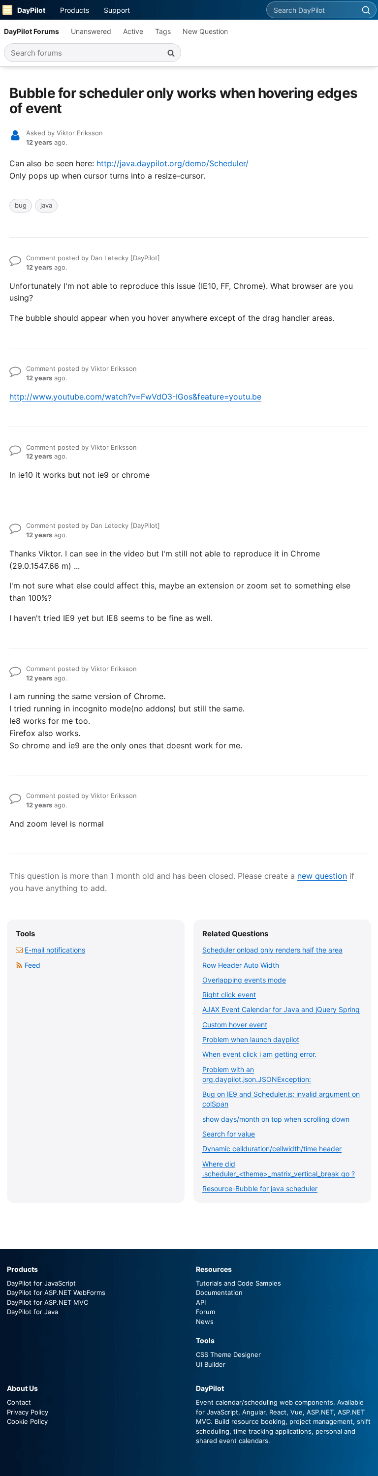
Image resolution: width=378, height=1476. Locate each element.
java (46, 205)
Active (133, 31)
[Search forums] (171, 53)
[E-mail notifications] (19, 950)
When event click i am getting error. (259, 1054)
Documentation (219, 1292)
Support (117, 10)
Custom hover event (234, 1024)
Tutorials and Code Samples (238, 1283)
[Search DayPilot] (365, 10)
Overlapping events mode (244, 980)
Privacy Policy (27, 1412)
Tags (163, 31)
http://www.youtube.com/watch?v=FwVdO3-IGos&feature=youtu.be (135, 396)
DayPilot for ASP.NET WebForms (56, 1292)
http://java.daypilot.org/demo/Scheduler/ (172, 163)
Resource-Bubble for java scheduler (259, 1188)
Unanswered (91, 31)
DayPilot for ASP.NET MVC (47, 1302)
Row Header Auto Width (240, 965)
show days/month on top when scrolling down (275, 1119)
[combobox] (311, 10)
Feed (32, 965)
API (201, 1302)
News (205, 1321)
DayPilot (31, 10)
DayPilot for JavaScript (41, 1283)
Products (74, 10)
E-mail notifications (55, 950)
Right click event (229, 994)
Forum (205, 1312)
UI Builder (210, 1364)
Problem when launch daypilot (250, 1039)
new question (322, 876)
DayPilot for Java (32, 1312)
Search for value (228, 1134)
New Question (205, 31)
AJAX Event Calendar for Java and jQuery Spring (281, 1009)
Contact (19, 1402)
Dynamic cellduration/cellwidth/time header (272, 1148)
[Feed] (19, 965)
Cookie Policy (27, 1421)
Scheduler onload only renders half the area (272, 950)
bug (21, 205)
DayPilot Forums (31, 31)
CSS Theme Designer (228, 1354)
